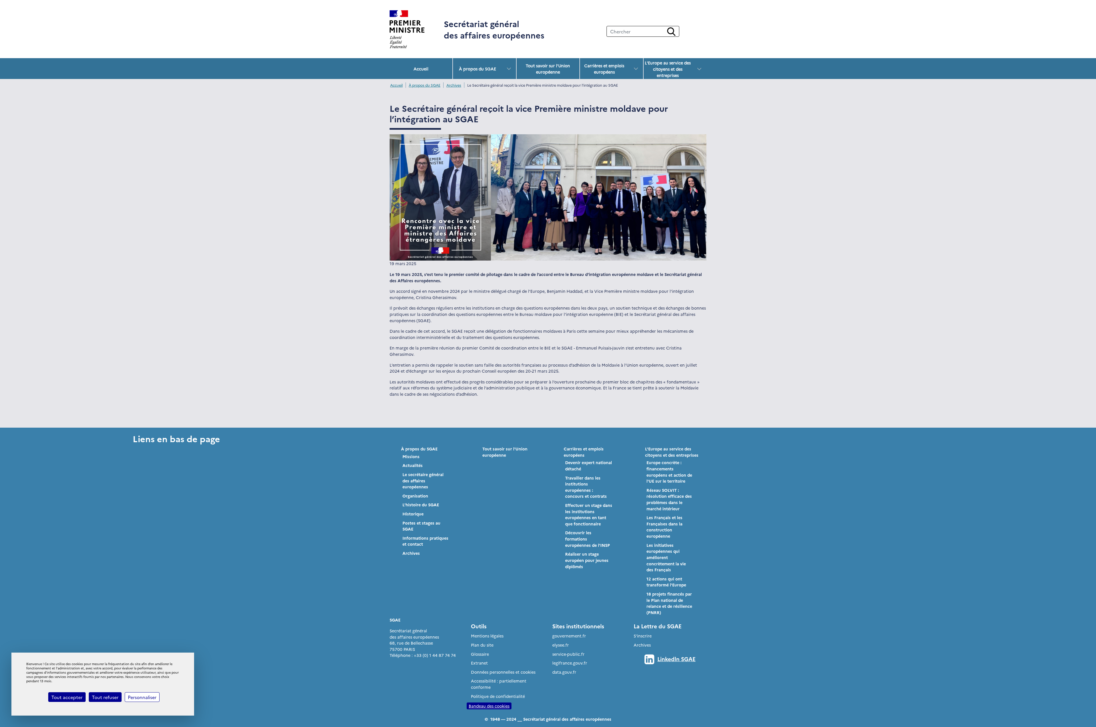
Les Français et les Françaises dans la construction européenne (664, 527)
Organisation (415, 496)
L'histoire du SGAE (420, 504)
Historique (413, 514)
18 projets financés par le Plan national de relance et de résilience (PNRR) (669, 603)
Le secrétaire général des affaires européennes (423, 481)
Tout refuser (105, 697)
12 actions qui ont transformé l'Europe (666, 582)
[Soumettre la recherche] (671, 31)
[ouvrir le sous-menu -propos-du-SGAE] (509, 69)
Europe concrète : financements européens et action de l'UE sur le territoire (669, 472)
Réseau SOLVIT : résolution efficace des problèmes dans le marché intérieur (669, 499)
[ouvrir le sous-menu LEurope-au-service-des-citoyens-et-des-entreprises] (699, 69)
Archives (453, 85)
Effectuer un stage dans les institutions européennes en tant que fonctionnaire (588, 514)
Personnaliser (142, 697)
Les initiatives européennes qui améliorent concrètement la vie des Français (666, 557)
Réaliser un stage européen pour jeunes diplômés (587, 560)
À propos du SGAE (477, 69)
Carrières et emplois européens (604, 69)
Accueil (421, 69)
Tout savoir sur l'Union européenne (548, 69)
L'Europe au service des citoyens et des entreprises (668, 69)
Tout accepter (66, 697)
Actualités (412, 465)
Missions (411, 456)
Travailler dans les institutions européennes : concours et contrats (586, 487)
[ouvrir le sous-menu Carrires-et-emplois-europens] (636, 69)
